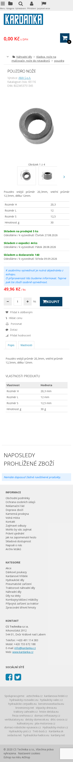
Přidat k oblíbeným (21, 312)
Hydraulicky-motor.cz (55, 727)
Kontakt (10, 521)
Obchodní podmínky (18, 498)
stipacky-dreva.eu (46, 707)
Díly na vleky (13, 595)
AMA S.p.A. (25, 78)
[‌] (64, 177)
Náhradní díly (24, 57)
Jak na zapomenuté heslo (21, 537)
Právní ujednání (15, 533)
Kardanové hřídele (17, 576)
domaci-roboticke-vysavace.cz (22, 727)
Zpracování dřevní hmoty (21, 607)
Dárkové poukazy (16, 572)
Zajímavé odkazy (16, 525)
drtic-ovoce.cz (59, 719)
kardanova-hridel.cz (56, 696)
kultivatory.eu (25, 723)
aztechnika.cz (34, 696)
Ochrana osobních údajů (20, 502)
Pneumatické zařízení (18, 584)
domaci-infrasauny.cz (47, 715)
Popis (11, 345)
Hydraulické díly (15, 580)
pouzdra (59, 60)
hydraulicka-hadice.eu (36, 735)
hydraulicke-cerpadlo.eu (22, 704)
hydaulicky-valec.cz (51, 700)
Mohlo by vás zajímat (19, 529)
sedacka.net (14, 735)
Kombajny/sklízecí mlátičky (22, 599)
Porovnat (16, 324)
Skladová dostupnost (18, 541)
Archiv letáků (13, 549)
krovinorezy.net (25, 707)
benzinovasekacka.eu (51, 704)
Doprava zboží (14, 510)
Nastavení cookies (29, 753)
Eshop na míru (12, 757)
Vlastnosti (26, 345)
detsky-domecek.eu (37, 719)
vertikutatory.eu (14, 719)
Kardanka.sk (56, 731)
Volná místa (13, 517)
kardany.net (58, 735)
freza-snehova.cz (22, 715)
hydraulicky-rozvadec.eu (24, 700)
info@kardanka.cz (25, 648)
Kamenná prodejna (17, 514)
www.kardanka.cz (22, 652)
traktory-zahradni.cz (26, 711)
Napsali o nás (14, 545)
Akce (8, 568)
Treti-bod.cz (40, 731)
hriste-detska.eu (49, 711)
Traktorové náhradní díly (20, 588)
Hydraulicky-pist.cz (20, 731)
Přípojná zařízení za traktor (22, 603)
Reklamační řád (15, 506)
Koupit (53, 301)
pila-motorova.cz (45, 723)
